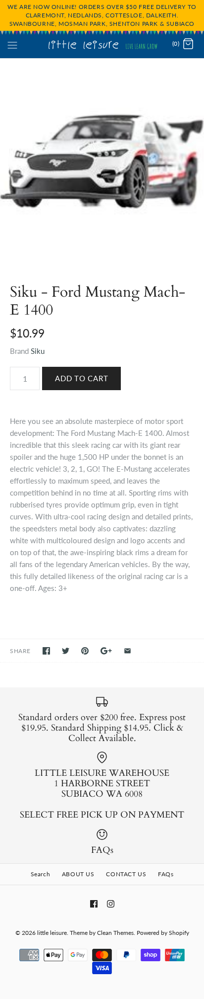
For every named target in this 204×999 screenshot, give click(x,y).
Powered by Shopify (163, 932)
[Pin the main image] (85, 651)
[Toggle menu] (12, 43)
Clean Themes (115, 932)
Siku (38, 350)
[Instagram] (110, 904)
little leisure (52, 932)
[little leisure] (102, 44)
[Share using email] (127, 651)
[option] (102, 161)
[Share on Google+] (106, 651)
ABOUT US (78, 874)
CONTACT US (126, 874)
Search (41, 874)
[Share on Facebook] (46, 651)
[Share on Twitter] (65, 651)
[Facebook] (94, 904)
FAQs (165, 874)
